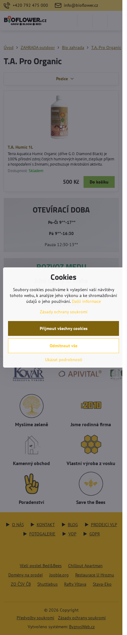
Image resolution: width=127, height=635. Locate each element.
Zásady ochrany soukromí (64, 312)
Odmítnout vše (63, 345)
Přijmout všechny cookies (64, 328)
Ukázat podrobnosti (63, 359)
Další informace (86, 301)
